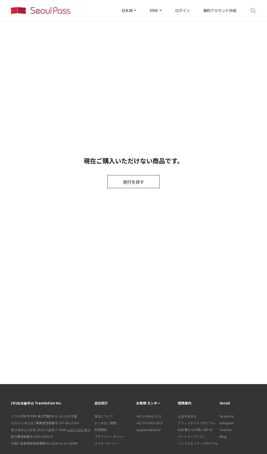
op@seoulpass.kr (148, 429)
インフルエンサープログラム (196, 443)
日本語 (127, 10)
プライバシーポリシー (110, 436)
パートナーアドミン (192, 436)
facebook (226, 416)
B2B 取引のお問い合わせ (195, 429)
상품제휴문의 (187, 416)
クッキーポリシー (106, 443)
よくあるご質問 (105, 423)
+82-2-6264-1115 (148, 416)
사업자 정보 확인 (78, 429)
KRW (154, 10)
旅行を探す (133, 182)
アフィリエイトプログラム (196, 423)
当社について (103, 416)
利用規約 (100, 429)
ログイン (182, 10)
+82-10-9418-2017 (149, 423)
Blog (223, 436)
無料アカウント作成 (219, 10)
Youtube (226, 429)
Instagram (227, 423)
